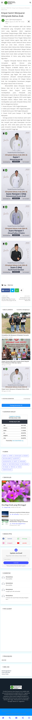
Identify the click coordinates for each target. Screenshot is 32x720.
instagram (9, 543)
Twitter (12, 290)
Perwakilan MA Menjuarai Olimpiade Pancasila (15, 335)
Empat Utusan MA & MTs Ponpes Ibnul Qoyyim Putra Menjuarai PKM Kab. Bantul (15, 362)
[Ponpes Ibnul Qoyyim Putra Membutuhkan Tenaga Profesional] (5, 522)
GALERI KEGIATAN (7, 461)
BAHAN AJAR (18, 455)
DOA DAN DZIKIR (7, 458)
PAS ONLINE (5, 467)
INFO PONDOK (24, 464)
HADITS (15, 461)
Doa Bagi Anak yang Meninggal (14, 505)
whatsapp (24, 538)
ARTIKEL (11, 455)
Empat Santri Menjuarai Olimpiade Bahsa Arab (15, 389)
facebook (10, 538)
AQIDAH (5, 455)
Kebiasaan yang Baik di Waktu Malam (20, 512)
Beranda (3, 8)
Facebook (6, 290)
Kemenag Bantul (6, 671)
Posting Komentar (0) (16, 405)
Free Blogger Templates (18, 711)
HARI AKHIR (22, 461)
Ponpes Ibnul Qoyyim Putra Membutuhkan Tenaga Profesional (19, 520)
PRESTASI (8, 8)
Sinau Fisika (5, 674)
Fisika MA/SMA (6, 672)
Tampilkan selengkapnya (23, 309)
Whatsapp (17, 290)
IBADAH (4, 464)
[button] (30, 2)
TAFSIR (19, 467)
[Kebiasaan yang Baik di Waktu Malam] (5, 514)
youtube (25, 543)
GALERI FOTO (16, 458)
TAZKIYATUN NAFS (7, 469)
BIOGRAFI (25, 455)
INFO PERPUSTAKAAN (14, 464)
